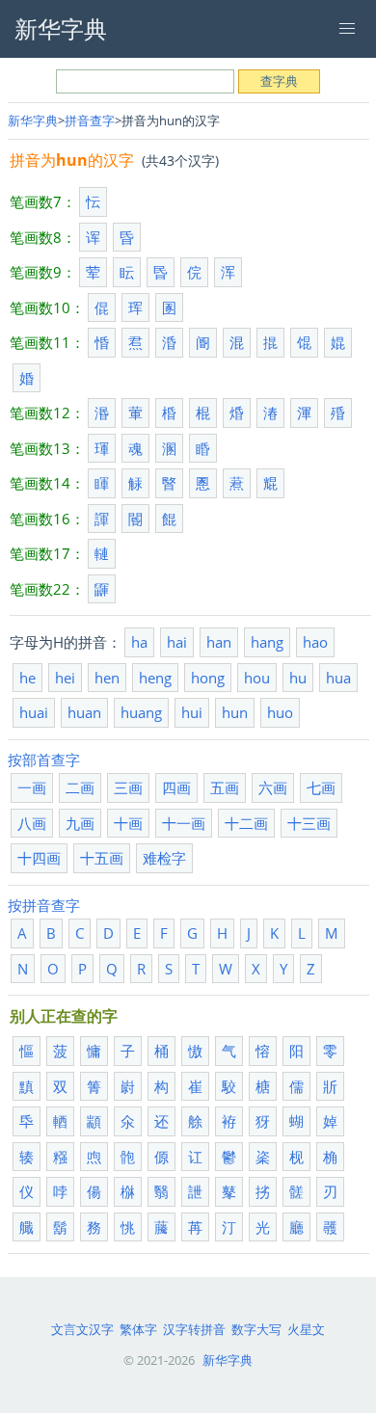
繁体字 (138, 1329)
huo (280, 712)
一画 (31, 787)
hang (267, 642)
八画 (31, 823)
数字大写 (256, 1329)
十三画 (309, 823)
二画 (80, 787)
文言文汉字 (82, 1329)
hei (65, 677)
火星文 (306, 1329)
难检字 (164, 857)
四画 (176, 787)
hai (177, 642)
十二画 (246, 823)
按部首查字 (44, 759)
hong (208, 677)
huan (84, 712)
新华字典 (33, 120)
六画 (272, 787)
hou (257, 677)
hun (235, 712)
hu (298, 677)
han (218, 642)
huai (33, 712)
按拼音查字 (44, 905)
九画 (80, 823)
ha (139, 642)
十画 (128, 823)
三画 (128, 787)
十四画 (39, 857)
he (27, 677)
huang (141, 712)
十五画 (101, 857)
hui (191, 712)
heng (155, 677)
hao (315, 642)
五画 (224, 787)
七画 (321, 787)
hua (338, 677)
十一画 (183, 823)
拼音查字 (90, 120)
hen (107, 677)
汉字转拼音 (194, 1329)
